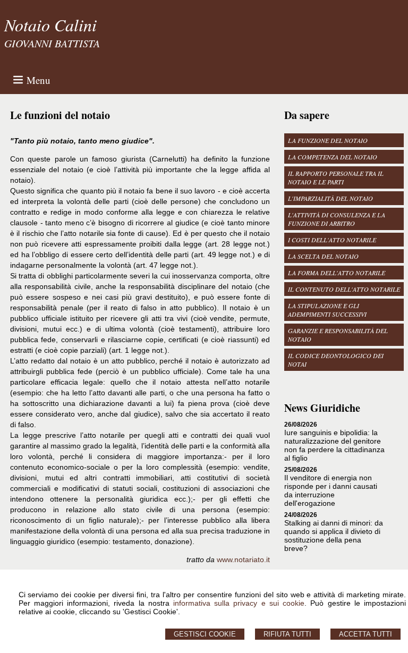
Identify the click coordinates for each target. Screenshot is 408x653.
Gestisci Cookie (205, 634)
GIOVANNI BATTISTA (52, 43)
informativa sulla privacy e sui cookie (238, 603)
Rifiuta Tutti (287, 634)
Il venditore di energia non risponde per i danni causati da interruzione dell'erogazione (330, 490)
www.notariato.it (243, 559)
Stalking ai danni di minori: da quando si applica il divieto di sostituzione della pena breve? (333, 536)
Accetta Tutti (365, 634)
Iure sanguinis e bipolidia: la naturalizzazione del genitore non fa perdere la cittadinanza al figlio (334, 445)
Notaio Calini (50, 24)
